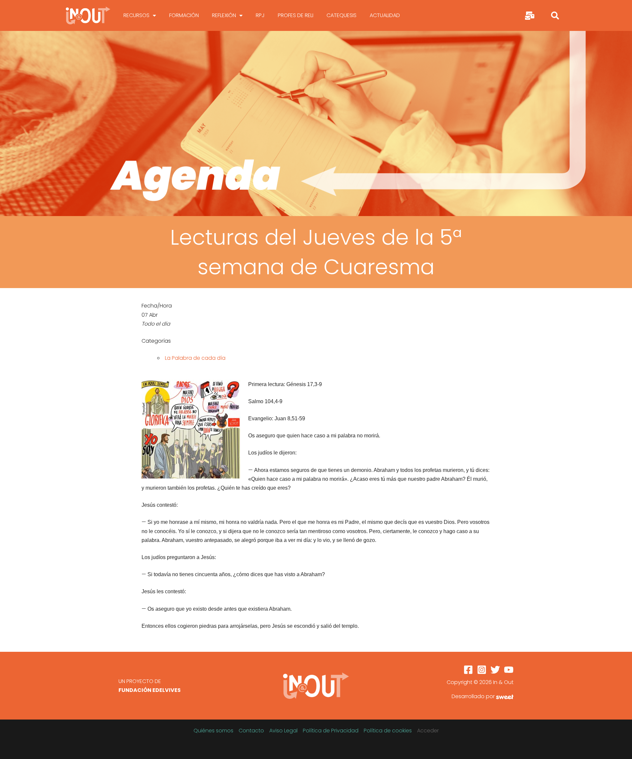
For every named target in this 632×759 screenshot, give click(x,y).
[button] (555, 15)
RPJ (260, 15)
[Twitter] (495, 669)
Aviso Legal (283, 730)
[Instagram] (482, 669)
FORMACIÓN (184, 15)
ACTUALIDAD (385, 15)
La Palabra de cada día (195, 358)
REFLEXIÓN (224, 15)
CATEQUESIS (341, 15)
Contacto (251, 730)
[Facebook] (468, 669)
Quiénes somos (213, 730)
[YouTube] (509, 669)
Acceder (428, 730)
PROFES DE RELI (295, 15)
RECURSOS (136, 15)
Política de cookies (388, 730)
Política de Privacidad (330, 730)
